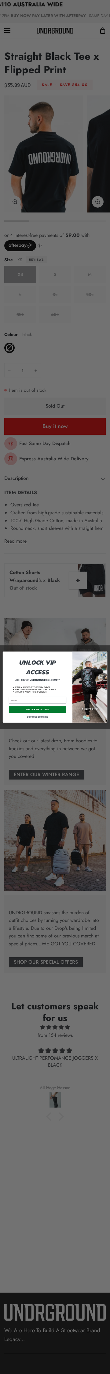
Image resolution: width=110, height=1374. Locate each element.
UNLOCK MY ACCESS (37, 709)
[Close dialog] (103, 654)
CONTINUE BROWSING (37, 717)
